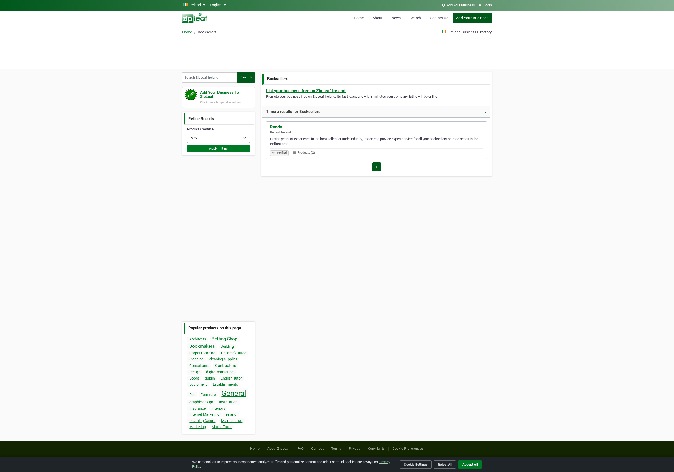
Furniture (208, 394)
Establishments (225, 384)
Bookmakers (202, 346)
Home (359, 18)
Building (227, 346)
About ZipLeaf (278, 448)
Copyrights (376, 448)
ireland (230, 414)
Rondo (276, 127)
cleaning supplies (223, 359)
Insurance (197, 408)
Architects (197, 339)
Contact (317, 448)
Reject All (445, 464)
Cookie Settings (416, 464)
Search (415, 18)
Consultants (199, 366)
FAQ (300, 448)
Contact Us (439, 18)
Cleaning (196, 359)
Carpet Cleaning (202, 353)
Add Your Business (472, 18)
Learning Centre (202, 421)
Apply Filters (218, 148)
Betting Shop (224, 338)
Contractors (225, 365)
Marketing (197, 427)
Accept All (470, 464)
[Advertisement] (337, 53)
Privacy (354, 448)
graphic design (201, 402)
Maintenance (231, 421)
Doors (194, 378)
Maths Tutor (222, 427)
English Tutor (231, 378)
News (396, 18)
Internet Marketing (204, 414)
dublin (210, 378)
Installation (228, 402)
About (378, 18)
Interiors (218, 408)
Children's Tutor (233, 353)
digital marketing (220, 372)
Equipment (198, 384)
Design (194, 372)
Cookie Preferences (408, 448)
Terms (336, 448)
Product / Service (200, 129)
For (192, 394)
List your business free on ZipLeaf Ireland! (306, 90)
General (233, 393)
